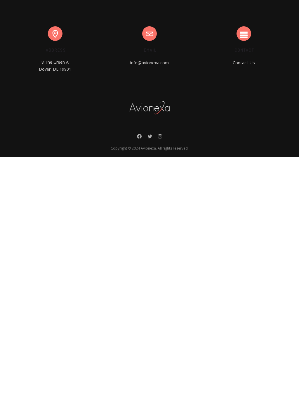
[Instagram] (160, 137)
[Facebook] (139, 137)
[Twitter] (149, 137)
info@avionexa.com (149, 62)
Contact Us (244, 62)
